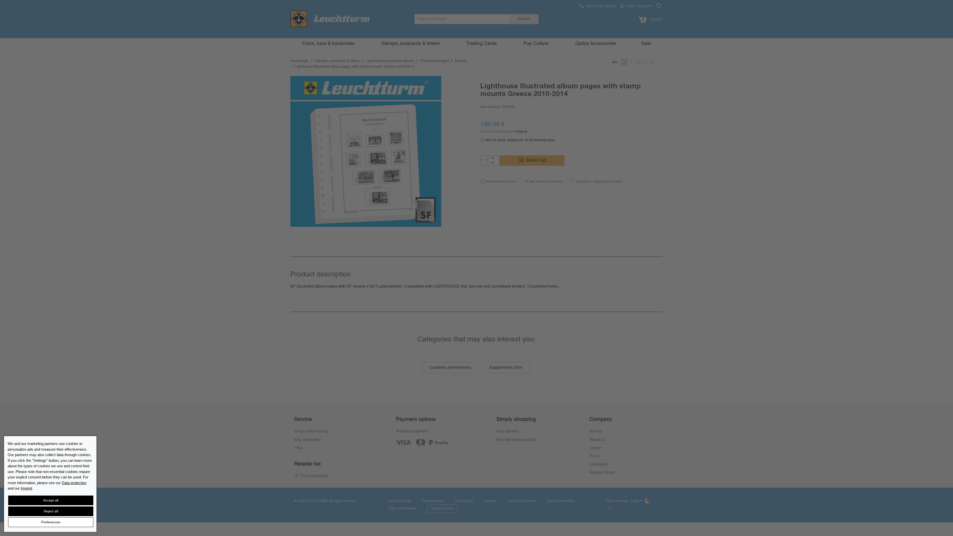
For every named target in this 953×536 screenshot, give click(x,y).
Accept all (50, 500)
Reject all (51, 511)
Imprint (26, 488)
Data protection (74, 483)
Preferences (50, 522)
